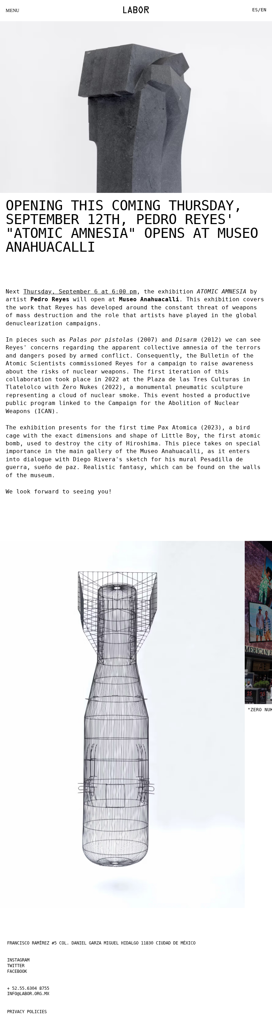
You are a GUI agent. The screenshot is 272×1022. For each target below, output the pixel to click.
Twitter (18, 966)
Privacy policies (32, 1012)
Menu (12, 10)
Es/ (255, 9)
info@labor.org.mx (34, 994)
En (263, 9)
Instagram (21, 960)
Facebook (20, 971)
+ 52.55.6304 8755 (34, 988)
